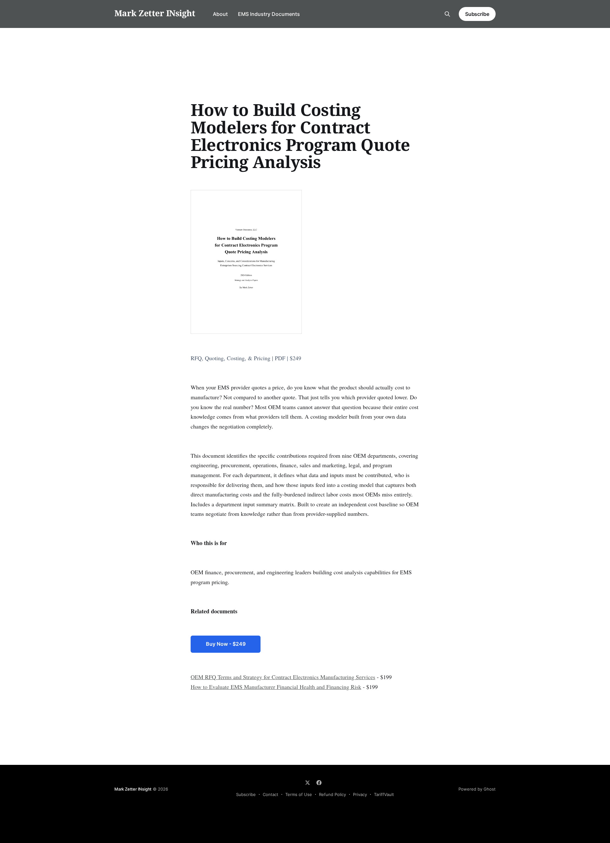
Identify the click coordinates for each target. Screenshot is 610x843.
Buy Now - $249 (226, 644)
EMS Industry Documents (269, 14)
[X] (307, 782)
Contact (270, 794)
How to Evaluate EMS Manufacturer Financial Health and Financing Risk (276, 687)
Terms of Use (298, 794)
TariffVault (384, 794)
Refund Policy (332, 794)
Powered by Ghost (477, 789)
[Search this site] (447, 14)
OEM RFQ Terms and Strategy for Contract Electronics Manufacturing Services (283, 677)
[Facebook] (319, 782)
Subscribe (477, 14)
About (220, 14)
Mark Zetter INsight (154, 13)
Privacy (360, 794)
